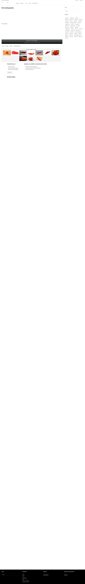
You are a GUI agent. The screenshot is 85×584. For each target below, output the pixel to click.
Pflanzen (73, 30)
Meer (76, 28)
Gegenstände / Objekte (25, 581)
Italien (71, 27)
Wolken (80, 36)
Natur (80, 28)
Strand (71, 33)
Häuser (67, 27)
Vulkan (80, 33)
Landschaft (67, 28)
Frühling (67, 22)
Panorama (67, 30)
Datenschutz (66, 575)
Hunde (78, 25)
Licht (72, 28)
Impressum (65, 574)
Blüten (76, 19)
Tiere (75, 33)
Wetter (66, 36)
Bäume (80, 19)
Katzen (76, 27)
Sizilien (78, 30)
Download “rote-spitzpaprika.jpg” (32, 41)
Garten (79, 22)
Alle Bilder (17, 3)
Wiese (71, 36)
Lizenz (26, 3)
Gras (72, 24)
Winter (75, 36)
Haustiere (77, 24)
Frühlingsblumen (73, 22)
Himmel (67, 25)
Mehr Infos (9, 72)
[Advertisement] (28, 16)
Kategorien (22, 3)
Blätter (71, 19)
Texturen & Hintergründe (25, 580)
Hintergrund (72, 25)
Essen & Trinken (24, 578)
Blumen (67, 19)
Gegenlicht (67, 24)
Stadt (66, 33)
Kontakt (30, 3)
